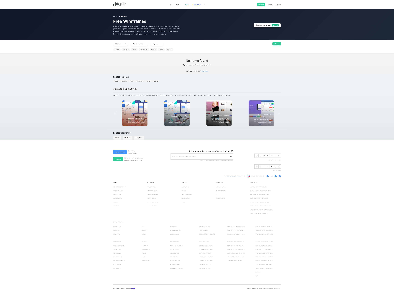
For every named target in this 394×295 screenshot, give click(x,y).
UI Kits (117, 138)
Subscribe (205, 71)
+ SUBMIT (118, 159)
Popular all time (139, 44)
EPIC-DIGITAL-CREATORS (233, 176)
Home (115, 16)
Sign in (270, 4)
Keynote (157, 44)
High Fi (169, 49)
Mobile (117, 49)
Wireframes (121, 44)
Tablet (134, 49)
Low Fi (153, 49)
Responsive (143, 49)
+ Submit (276, 44)
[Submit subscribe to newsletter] (230, 156)
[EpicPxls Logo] (119, 4)
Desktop (125, 49)
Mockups (127, 138)
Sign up (278, 4)
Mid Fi (161, 49)
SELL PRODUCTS (120, 152)
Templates (139, 138)
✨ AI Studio (196, 4)
